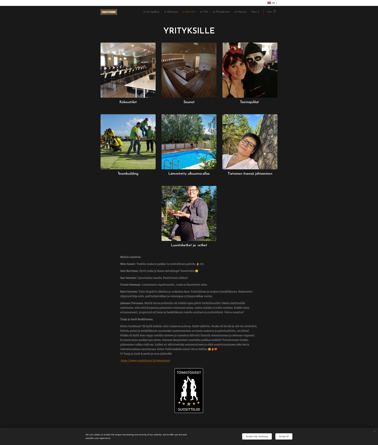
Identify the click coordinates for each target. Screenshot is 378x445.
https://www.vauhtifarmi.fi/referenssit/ (145, 360)
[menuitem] (152, 12)
